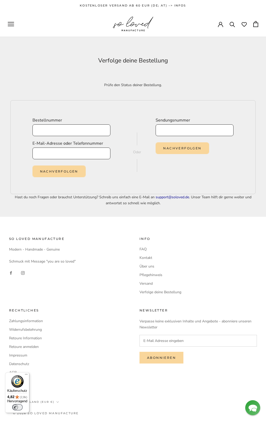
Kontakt (145, 257)
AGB (13, 372)
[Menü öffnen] (11, 24)
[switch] (17, 407)
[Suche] (232, 24)
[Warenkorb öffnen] (255, 24)
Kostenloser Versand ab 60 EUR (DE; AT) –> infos (133, 5)
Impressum (18, 355)
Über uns (146, 266)
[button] (252, 407)
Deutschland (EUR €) (33, 402)
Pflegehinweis (150, 274)
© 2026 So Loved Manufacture (45, 413)
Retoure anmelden (24, 346)
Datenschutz (19, 363)
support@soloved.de (172, 197)
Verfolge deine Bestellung (160, 292)
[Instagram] (23, 273)
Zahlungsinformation (26, 320)
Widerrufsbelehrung (25, 329)
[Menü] (26, 375)
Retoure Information (25, 338)
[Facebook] (11, 273)
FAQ (143, 249)
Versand (146, 283)
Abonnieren (161, 358)
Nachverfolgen (59, 171)
